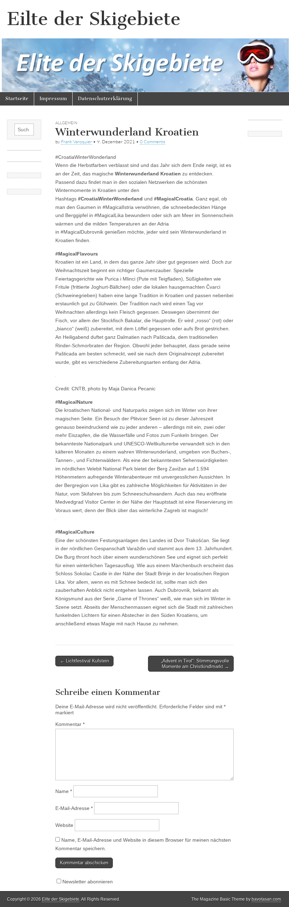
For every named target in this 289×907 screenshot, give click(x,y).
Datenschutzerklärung (105, 99)
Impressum (53, 99)
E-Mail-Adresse (74, 808)
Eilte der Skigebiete (93, 19)
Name (63, 791)
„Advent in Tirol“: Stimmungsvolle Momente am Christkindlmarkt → (195, 663)
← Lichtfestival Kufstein (84, 660)
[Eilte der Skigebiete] (144, 46)
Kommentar (70, 724)
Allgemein (66, 122)
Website (64, 825)
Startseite (17, 99)
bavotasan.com (266, 899)
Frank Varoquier (76, 141)
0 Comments (152, 141)
